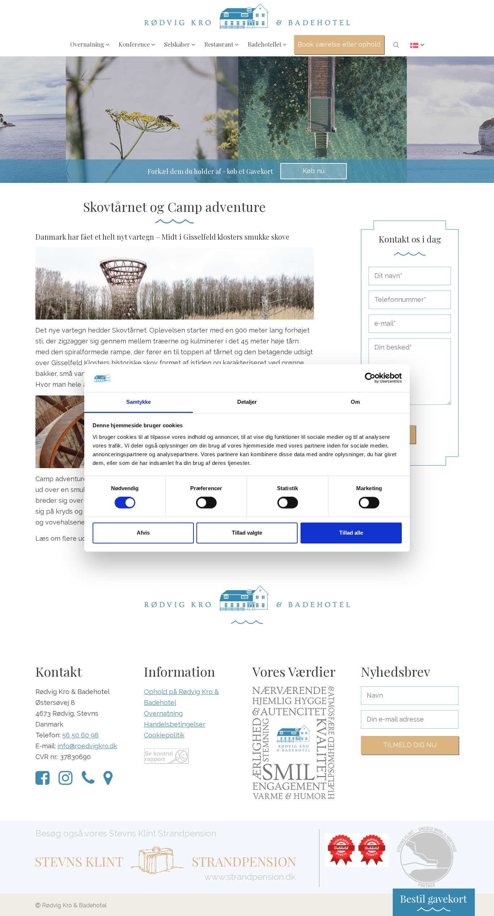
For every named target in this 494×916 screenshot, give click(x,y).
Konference (135, 44)
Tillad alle (351, 533)
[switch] (206, 503)
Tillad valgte (247, 533)
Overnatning (88, 44)
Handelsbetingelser (174, 724)
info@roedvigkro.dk (87, 746)
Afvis (143, 533)
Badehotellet (265, 44)
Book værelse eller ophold (339, 44)
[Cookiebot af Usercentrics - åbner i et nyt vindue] (370, 378)
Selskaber (177, 44)
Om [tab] (355, 402)
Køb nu (313, 171)
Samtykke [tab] (138, 402)
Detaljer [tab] (247, 402)
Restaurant (219, 44)
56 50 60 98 (80, 735)
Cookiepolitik (164, 735)
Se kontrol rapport (166, 756)
